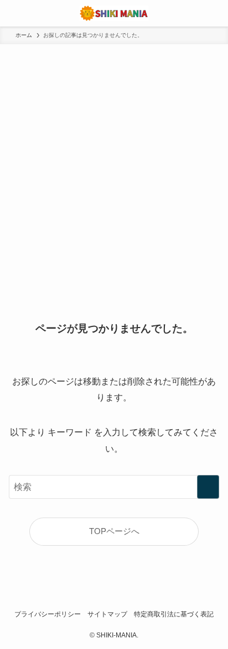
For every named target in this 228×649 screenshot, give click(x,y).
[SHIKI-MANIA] (114, 13)
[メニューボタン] (13, 13)
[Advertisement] (114, 163)
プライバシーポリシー (47, 614)
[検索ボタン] (214, 13)
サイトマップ (107, 614)
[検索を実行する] (208, 487)
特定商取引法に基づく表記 (174, 614)
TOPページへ (114, 531)
